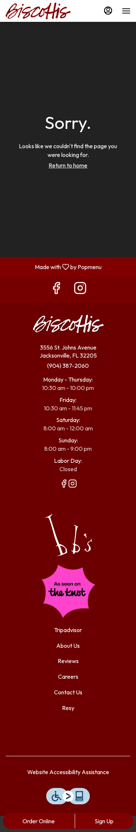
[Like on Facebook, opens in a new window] (56, 289)
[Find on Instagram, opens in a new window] (80, 289)
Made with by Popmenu (53, 266)
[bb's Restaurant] (68, 534)
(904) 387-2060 (68, 365)
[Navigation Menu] (126, 11)
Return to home (68, 165)
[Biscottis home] (38, 11)
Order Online (38, 821)
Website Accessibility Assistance (68, 772)
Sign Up (104, 821)
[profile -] (108, 10)
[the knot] (68, 590)
